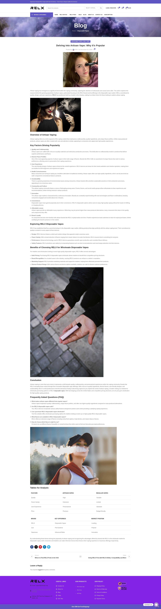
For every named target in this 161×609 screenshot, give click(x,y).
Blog (59, 592)
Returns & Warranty (102, 589)
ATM (76, 49)
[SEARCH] (101, 8)
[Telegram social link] (48, 547)
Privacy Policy (100, 595)
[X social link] (36, 547)
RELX (54, 95)
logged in (41, 569)
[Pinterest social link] (40, 547)
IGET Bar (60, 598)
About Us (60, 589)
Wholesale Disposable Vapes (74, 247)
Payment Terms (101, 598)
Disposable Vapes (83, 31)
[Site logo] (37, 8)
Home (74, 31)
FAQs (59, 595)
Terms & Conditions (102, 592)
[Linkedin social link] (44, 547)
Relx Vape (86, 41)
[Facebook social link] (32, 547)
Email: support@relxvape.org (40, 585)
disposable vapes (59, 391)
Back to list (80, 556)
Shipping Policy (101, 586)
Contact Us (61, 586)
